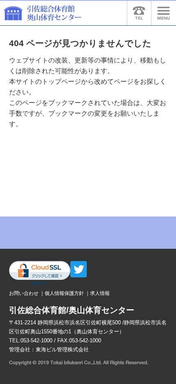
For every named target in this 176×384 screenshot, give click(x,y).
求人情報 (100, 293)
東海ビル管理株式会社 (62, 349)
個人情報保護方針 (64, 293)
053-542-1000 (36, 340)
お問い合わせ (23, 293)
